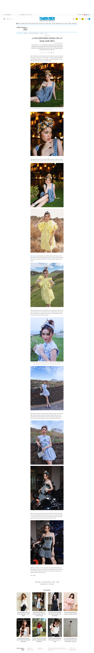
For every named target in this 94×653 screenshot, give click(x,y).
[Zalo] (90, 14)
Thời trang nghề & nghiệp (33, 33)
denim (57, 582)
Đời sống (29, 23)
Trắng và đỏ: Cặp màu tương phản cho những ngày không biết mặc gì (39, 639)
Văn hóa (47, 23)
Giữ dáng (25, 33)
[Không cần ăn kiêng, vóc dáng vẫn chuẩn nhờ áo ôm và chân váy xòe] (39, 601)
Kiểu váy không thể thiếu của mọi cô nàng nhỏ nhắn (70, 613)
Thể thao (53, 23)
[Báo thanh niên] (47, 19)
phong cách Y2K (43, 584)
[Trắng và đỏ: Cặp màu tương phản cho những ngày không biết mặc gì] (39, 627)
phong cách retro (46, 582)
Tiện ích (26, 14)
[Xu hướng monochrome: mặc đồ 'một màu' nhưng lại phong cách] (23, 627)
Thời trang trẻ (74, 23)
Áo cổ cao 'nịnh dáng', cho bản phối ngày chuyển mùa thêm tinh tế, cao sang (70, 639)
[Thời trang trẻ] (23, 28)
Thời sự (19, 23)
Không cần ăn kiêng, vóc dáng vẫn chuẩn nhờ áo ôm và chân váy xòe (39, 614)
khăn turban (40, 45)
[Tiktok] (88, 14)
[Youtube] (84, 14)
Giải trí (50, 23)
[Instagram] (73, 649)
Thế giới (22, 23)
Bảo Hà (53, 582)
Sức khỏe (33, 23)
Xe (63, 23)
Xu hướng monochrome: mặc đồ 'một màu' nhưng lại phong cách (23, 639)
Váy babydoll (33, 256)
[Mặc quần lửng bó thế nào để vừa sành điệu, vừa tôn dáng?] (23, 601)
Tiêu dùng (69, 23)
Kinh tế (26, 23)
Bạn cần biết (22, 14)
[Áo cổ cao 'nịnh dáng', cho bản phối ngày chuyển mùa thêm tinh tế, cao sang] (70, 627)
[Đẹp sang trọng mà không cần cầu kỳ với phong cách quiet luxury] (55, 601)
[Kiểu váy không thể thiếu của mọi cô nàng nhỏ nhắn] (70, 601)
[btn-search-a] (7, 19)
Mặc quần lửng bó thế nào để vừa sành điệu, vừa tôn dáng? (23, 614)
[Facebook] (86, 14)
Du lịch (44, 23)
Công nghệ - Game (59, 23)
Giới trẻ (37, 23)
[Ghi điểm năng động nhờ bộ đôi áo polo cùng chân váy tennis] (55, 627)
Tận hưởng (42, 33)
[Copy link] (46, 52)
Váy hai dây (51, 584)
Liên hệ (30, 14)
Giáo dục (40, 23)
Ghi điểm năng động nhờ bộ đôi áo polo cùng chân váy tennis (55, 639)
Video (66, 23)
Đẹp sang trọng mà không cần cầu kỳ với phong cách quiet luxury (54, 614)
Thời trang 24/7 (19, 33)
